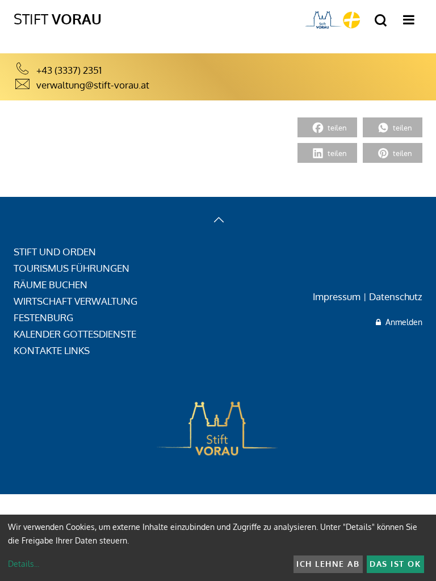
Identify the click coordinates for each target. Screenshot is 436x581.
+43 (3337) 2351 (69, 70)
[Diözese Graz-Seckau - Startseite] (332, 20)
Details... (23, 564)
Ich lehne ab (327, 564)
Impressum (336, 296)
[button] (327, 127)
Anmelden (401, 322)
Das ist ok (395, 564)
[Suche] (381, 20)
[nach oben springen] (218, 221)
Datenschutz (395, 296)
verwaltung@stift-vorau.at (92, 85)
